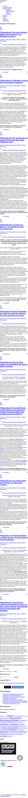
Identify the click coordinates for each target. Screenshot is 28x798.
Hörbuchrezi (24, 726)
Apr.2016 (1, 598)
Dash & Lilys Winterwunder (16, 439)
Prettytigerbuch (22, 495)
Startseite (5, 6)
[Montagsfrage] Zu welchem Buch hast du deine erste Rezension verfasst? (13, 483)
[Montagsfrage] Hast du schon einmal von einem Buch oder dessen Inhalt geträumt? (13, 364)
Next (15, 671)
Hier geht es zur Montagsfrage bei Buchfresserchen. (14, 618)
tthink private (14, 734)
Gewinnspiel (9, 726)
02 (0, 529)
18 (0, 596)
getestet (5, 726)
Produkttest (10, 732)
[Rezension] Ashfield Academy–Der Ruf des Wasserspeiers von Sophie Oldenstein (13, 695)
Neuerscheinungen (20, 731)
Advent (5, 716)
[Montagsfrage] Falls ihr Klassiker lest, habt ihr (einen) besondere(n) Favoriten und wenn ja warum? (13, 313)
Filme (18, 722)
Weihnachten (10, 736)
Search (16, 677)
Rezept (21, 732)
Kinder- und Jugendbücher (10, 728)
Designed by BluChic (5, 796)
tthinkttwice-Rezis (10, 11)
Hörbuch (20, 726)
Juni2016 (1, 221)
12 (0, 26)
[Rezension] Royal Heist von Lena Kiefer (13, 699)
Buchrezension (6, 720)
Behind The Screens (24, 716)
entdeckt (4, 722)
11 (13, 671)
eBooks (8, 12)
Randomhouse (16, 732)
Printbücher (8, 14)
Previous (2, 671)
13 (0, 218)
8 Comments (6, 668)
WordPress (23, 794)
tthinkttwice (9, 794)
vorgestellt (3, 736)
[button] (0, 3)
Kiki (0, 727)
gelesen (15, 724)
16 (0, 402)
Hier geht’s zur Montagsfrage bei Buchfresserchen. (14, 44)
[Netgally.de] (20, 760)
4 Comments (6, 129)
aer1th (6, 39)
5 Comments (6, 472)
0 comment (5, 72)
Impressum (5, 19)
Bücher (18, 39)
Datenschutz (6, 20)
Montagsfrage (3, 40)
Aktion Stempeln (17, 716)
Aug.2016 (1, 134)
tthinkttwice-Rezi (20, 734)
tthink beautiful (8, 734)
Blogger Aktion (12, 39)
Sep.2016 (1, 28)
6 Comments (6, 216)
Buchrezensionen (7, 8)
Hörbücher (8, 10)
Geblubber (23, 39)
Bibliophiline (19, 247)
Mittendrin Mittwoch (20, 729)
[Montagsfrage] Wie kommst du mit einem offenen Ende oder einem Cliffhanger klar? (13, 140)
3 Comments (6, 399)
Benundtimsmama (4, 718)
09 (0, 474)
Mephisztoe (12, 729)
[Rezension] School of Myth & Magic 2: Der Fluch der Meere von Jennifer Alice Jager (15, 703)
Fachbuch (15, 722)
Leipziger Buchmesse (23, 727)
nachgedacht (12, 731)
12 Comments (6, 354)
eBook (23, 720)
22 (0, 132)
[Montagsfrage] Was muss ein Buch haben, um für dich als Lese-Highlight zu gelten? (13, 34)
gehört (9, 724)
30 (0, 305)
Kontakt (5, 16)
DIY (20, 720)
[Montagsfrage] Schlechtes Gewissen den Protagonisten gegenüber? (14, 81)
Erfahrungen (9, 722)
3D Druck (2, 716)
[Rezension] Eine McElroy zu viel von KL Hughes (15, 700)
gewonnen (15, 726)
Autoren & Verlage (7, 7)
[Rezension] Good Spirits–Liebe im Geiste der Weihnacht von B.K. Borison (14, 697)
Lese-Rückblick (4, 729)
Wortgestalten (23, 93)
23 (0, 356)
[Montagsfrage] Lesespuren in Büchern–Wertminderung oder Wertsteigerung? (12, 227)
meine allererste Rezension (14, 504)
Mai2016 (1, 307)
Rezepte (5, 15)
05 (0, 74)
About (4, 18)
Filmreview (21, 722)
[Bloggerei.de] (9, 766)
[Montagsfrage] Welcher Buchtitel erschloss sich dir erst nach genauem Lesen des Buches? (14, 537)
